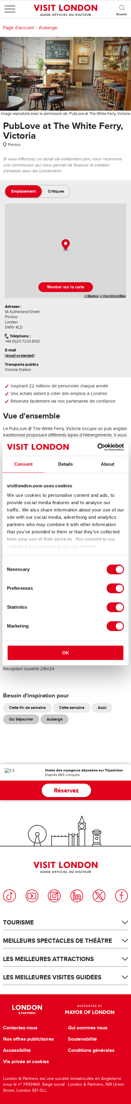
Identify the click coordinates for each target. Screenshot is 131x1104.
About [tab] (107, 464)
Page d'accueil (18, 28)
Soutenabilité (82, 1039)
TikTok (9, 895)
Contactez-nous (20, 1028)
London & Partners (27, 1009)
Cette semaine (71, 707)
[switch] (115, 588)
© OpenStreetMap (113, 296)
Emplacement (23, 191)
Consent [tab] (23, 464)
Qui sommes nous (88, 1028)
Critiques (56, 191)
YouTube (32, 895)
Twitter (99, 895)
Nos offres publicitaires (28, 1039)
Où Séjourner (21, 719)
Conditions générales (91, 1050)
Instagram (54, 895)
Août (102, 707)
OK (65, 652)
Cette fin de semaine (27, 707)
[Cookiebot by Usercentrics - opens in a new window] (97, 447)
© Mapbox (91, 296)
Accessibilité (17, 1050)
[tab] (23, 191)
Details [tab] (65, 464)
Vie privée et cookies (26, 1061)
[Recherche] (122, 9)
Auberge (48, 28)
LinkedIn (76, 895)
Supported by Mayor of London (89, 1009)
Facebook (121, 895)
